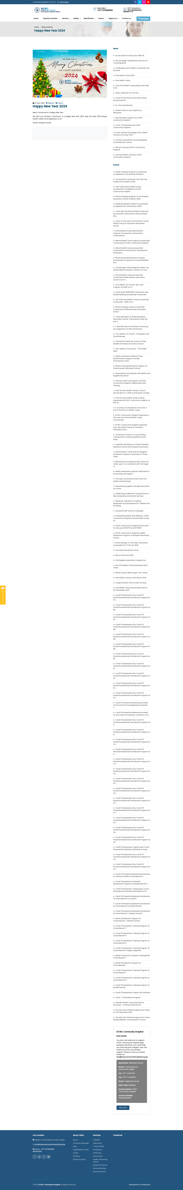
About (75, 1140)
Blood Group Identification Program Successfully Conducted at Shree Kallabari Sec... (130, 260)
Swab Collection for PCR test (127, 93)
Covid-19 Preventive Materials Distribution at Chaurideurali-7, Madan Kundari (131, 912)
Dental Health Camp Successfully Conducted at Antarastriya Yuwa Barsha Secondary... (130, 250)
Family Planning (99, 1168)
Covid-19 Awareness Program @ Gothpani (132, 992)
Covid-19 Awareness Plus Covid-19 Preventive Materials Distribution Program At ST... (131, 666)
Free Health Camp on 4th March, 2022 (130, 578)
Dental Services (99, 1172)
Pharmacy (97, 1153)
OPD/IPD (96, 1140)
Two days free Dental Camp (126, 550)
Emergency (97, 1150)
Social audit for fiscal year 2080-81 (129, 55)
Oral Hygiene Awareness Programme (130, 560)
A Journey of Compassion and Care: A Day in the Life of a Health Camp (130, 409)
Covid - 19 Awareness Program (128, 997)
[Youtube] (148, 2)
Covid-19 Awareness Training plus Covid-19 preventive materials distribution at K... (131, 890)
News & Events (47, 27)
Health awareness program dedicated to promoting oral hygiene (131, 472)
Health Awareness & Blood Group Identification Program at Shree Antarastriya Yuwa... (128, 358)
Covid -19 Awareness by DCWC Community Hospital (127, 126)
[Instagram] (144, 2)
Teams (75, 1153)
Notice (101, 18)
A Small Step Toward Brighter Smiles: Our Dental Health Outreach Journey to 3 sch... (131, 268)
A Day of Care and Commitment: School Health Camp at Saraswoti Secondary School (131, 223)
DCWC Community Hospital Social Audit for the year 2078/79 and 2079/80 (131, 527)
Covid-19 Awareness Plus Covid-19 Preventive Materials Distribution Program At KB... (131, 626)
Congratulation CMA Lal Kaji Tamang (130, 583)
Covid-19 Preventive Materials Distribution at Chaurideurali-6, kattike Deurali (131, 905)
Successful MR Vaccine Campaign (129, 511)
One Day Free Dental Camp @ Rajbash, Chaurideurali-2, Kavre (130, 141)
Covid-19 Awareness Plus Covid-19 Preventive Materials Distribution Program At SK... (131, 656)
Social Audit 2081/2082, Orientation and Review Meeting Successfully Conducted (130, 293)
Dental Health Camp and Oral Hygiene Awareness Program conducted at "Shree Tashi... (130, 454)
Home (36, 18)
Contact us (126, 18)
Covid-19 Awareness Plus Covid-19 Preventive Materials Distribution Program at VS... (131, 839)
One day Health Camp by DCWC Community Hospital (127, 156)
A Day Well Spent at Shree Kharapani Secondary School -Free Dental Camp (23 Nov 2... (130, 319)
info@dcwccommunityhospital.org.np (49, 1144)
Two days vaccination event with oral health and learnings (129, 480)
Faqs (75, 1146)
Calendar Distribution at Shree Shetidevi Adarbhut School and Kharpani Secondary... (131, 445)
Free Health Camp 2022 (124, 75)
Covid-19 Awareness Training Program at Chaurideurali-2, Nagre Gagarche (131, 949)
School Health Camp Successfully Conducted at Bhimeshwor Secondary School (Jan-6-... (129, 277)
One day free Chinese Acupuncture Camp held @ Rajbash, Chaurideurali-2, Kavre (131, 1018)
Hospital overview (50, 18)
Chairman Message (81, 1143)
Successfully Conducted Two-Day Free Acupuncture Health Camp (130, 180)
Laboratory (97, 1143)
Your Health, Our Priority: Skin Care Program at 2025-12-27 (128, 286)
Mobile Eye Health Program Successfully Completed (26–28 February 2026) (130, 205)
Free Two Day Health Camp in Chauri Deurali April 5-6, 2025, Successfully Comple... (131, 391)
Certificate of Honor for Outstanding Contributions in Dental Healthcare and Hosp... (129, 437)
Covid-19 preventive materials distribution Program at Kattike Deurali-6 (130, 882)
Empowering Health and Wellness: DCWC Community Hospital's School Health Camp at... (131, 518)
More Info (123, 1108)
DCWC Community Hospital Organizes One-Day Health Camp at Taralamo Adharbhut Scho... (130, 427)
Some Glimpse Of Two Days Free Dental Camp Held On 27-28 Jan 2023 (130, 544)
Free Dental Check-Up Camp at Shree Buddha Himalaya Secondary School (129, 342)
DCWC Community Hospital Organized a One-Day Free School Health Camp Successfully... (131, 417)
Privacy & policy (79, 1159)
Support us (112, 18)
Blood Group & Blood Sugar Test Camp (131, 573)
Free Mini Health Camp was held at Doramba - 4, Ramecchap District (128, 1003)
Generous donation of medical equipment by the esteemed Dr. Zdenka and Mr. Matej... (131, 503)
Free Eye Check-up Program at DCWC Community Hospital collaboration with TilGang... (129, 383)
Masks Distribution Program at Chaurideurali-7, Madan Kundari (127, 919)
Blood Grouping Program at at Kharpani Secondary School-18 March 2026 (131, 197)
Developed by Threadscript (139, 1185)
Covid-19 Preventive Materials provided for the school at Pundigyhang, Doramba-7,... (130, 705)
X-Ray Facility (98, 1146)
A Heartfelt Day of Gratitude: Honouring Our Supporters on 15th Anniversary (130, 327)
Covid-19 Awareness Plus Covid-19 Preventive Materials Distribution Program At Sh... (131, 675)
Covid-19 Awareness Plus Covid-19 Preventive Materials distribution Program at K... (131, 722)
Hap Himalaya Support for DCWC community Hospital (128, 119)
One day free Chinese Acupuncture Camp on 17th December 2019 (131, 1011)
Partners (76, 1156)
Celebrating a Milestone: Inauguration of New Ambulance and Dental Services (131, 494)
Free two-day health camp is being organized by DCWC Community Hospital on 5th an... (131, 400)
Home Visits (98, 1156)
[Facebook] (135, 2)
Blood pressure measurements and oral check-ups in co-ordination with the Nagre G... (130, 464)
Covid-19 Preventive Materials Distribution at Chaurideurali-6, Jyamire (131, 897)
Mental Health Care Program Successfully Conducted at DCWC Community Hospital (131, 242)
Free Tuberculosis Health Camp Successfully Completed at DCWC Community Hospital (127, 189)
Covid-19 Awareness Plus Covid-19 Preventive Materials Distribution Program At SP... (131, 617)
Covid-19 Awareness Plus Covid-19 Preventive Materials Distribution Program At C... (131, 751)
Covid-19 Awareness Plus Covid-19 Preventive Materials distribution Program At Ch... (131, 856)
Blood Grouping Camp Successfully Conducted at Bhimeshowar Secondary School (129, 309)
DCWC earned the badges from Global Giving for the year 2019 (130, 133)
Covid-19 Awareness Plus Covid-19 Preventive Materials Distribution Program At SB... (131, 607)
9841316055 (37, 1151)
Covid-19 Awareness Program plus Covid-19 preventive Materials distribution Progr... (131, 848)
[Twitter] (140, 2)
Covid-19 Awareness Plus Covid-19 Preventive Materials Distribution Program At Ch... (131, 597)
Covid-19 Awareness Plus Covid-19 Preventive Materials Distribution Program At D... (131, 732)
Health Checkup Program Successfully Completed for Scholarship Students (130, 173)
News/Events (89, 18)
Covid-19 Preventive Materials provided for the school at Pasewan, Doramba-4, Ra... (131, 713)
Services (65, 18)
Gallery (76, 18)
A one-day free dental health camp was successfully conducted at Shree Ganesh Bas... (130, 213)
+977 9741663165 (47, 1149)
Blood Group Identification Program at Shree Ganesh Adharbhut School (130, 367)
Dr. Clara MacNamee (123, 105)
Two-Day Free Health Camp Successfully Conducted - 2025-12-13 (131, 300)
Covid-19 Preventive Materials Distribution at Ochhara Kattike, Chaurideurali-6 (131, 875)
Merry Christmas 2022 (124, 555)
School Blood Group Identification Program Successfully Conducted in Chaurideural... (128, 233)
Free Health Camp (122, 80)
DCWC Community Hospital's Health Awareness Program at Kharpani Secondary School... (131, 535)
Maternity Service (100, 1165)
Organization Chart (81, 1150)
